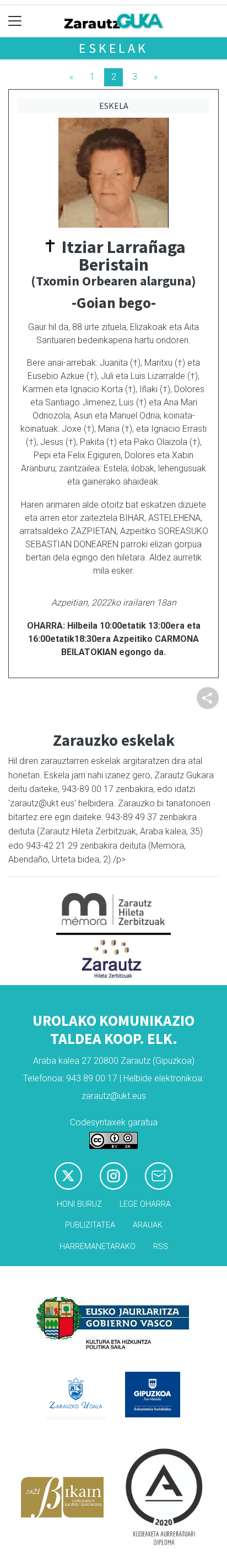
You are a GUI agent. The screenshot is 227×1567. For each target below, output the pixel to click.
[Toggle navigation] (15, 21)
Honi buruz (79, 1204)
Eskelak (113, 48)
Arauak (148, 1225)
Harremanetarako (98, 1246)
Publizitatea (90, 1225)
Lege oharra (145, 1204)
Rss (160, 1246)
